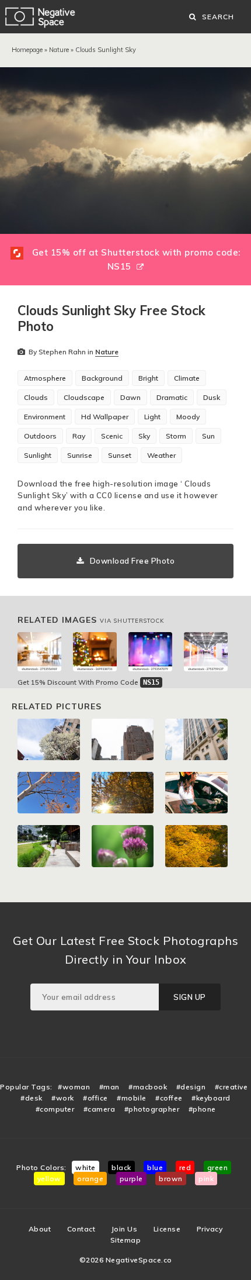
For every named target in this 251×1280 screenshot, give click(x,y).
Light (152, 416)
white (85, 1167)
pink (206, 1178)
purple (131, 1178)
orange (90, 1178)
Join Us (124, 1228)
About (40, 1228)
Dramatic (171, 397)
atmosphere (45, 378)
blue (155, 1167)
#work (62, 1097)
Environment (44, 416)
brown (171, 1178)
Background (102, 378)
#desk (31, 1097)
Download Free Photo (132, 560)
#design (191, 1086)
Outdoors (40, 436)
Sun (208, 436)
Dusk (211, 397)
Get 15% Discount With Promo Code (88, 682)
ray (78, 436)
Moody (188, 416)
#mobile (132, 1097)
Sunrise (79, 455)
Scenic (112, 436)
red (185, 1167)
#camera (99, 1109)
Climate (187, 378)
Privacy (210, 1228)
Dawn (130, 397)
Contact (81, 1228)
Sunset (119, 455)
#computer (55, 1109)
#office (95, 1097)
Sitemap (125, 1240)
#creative (231, 1086)
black (121, 1167)
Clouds (36, 397)
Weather (161, 455)
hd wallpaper (104, 416)
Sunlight (37, 455)
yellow (49, 1178)
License (167, 1228)
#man (109, 1086)
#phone (202, 1109)
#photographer (152, 1109)
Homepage (27, 50)
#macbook (147, 1086)
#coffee (169, 1097)
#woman (74, 1086)
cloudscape (84, 397)
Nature (59, 50)
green (217, 1167)
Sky (144, 436)
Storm (176, 436)
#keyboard (211, 1097)
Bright (148, 378)
